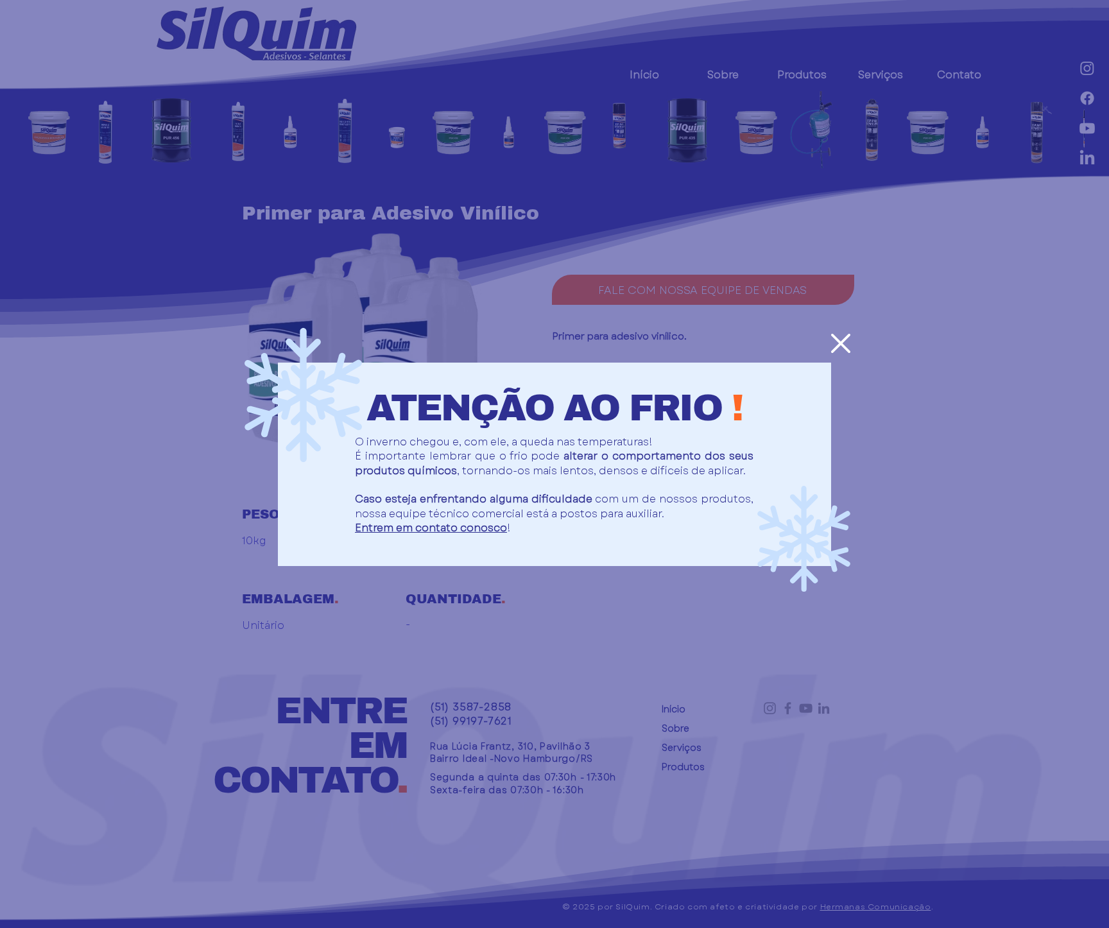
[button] (840, 343)
